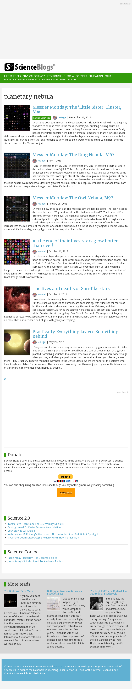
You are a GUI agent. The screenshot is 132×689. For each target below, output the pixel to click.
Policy (108, 76)
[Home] (24, 67)
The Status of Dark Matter (19, 591)
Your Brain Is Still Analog (21, 530)
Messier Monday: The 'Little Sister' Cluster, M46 (76, 109)
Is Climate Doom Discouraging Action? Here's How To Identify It (43, 537)
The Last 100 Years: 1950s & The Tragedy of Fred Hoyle (108, 592)
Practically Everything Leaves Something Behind (75, 334)
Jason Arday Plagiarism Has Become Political (33, 557)
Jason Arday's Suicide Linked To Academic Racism (35, 561)
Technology (50, 79)
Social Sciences (77, 76)
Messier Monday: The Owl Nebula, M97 (72, 198)
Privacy (58, 666)
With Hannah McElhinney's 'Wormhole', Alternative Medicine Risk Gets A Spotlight (53, 534)
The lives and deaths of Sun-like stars (71, 288)
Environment (56, 76)
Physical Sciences (34, 76)
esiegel (62, 117)
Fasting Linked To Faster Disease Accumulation (34, 527)
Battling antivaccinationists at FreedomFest (65, 592)
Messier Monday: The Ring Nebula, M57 (73, 154)
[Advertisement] (66, 30)
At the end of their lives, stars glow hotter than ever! (75, 243)
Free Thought (69, 79)
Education (96, 76)
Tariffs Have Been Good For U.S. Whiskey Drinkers (36, 523)
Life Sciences (12, 76)
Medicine (10, 79)
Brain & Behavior (29, 79)
